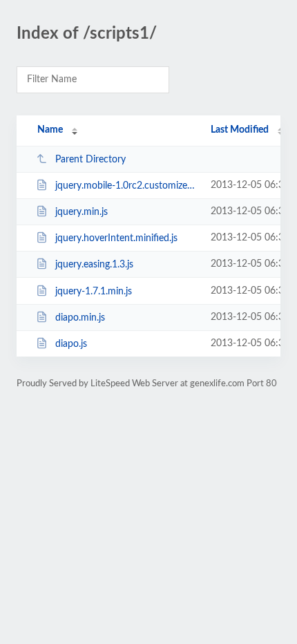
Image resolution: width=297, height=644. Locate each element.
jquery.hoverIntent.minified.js (116, 238)
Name (50, 130)
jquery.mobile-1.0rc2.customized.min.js (126, 186)
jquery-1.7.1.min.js (93, 291)
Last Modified (240, 130)
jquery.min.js (81, 212)
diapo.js (71, 344)
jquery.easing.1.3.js (94, 264)
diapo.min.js (80, 318)
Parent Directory (90, 159)
